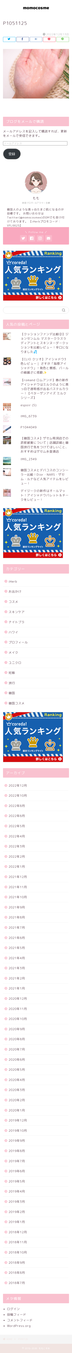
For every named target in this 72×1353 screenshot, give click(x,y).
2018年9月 (17, 1263)
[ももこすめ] (36, 12)
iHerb (13, 581)
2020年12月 (18, 998)
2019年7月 (17, 1161)
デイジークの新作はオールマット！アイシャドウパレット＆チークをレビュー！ (45, 495)
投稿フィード (16, 1314)
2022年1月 (17, 866)
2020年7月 (17, 1049)
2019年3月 (17, 1202)
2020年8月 (17, 1039)
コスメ (13, 602)
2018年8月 (17, 1273)
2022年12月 (18, 785)
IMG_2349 (29, 459)
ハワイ (13, 632)
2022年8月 (17, 806)
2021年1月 (17, 988)
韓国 (12, 693)
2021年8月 (17, 917)
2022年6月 (17, 816)
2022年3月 (17, 846)
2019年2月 (17, 1212)
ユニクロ (15, 663)
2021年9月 (17, 907)
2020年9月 (17, 1029)
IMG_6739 (29, 416)
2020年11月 (18, 1009)
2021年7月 (17, 927)
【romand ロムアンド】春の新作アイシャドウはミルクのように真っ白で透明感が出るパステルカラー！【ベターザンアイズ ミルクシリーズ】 (45, 389)
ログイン (13, 1309)
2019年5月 (17, 1181)
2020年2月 (17, 1100)
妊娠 (12, 673)
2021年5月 (17, 948)
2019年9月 (17, 1141)
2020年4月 (17, 1080)
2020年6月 (17, 1059)
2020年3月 (17, 1090)
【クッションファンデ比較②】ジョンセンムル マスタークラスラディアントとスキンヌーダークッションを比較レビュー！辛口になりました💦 (45, 343)
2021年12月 (18, 877)
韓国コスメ (17, 703)
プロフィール (18, 642)
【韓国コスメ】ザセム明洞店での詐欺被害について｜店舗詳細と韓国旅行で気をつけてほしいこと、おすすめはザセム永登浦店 (45, 445)
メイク (13, 652)
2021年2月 (17, 978)
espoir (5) (29, 405)
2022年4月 (17, 836)
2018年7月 (17, 1283)
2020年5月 (17, 1070)
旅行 (12, 683)
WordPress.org (19, 1326)
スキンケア (17, 612)
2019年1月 (17, 1222)
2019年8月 (17, 1151)
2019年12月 (18, 1120)
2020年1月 (17, 1110)
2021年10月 (18, 897)
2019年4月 (17, 1191)
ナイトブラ (17, 622)
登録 (11, 154)
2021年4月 (17, 958)
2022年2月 (17, 856)
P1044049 (29, 427)
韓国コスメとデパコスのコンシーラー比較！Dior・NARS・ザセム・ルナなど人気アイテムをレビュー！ (45, 477)
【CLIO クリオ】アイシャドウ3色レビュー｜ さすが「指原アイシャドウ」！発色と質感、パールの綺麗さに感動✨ (45, 366)
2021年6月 (17, 938)
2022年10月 (18, 795)
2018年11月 (18, 1242)
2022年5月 (17, 826)
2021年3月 (17, 968)
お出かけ (15, 591)
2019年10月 (18, 1131)
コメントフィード (20, 1320)
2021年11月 (18, 887)
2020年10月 (18, 1019)
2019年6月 (17, 1171)
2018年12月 (18, 1232)
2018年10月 (18, 1252)
